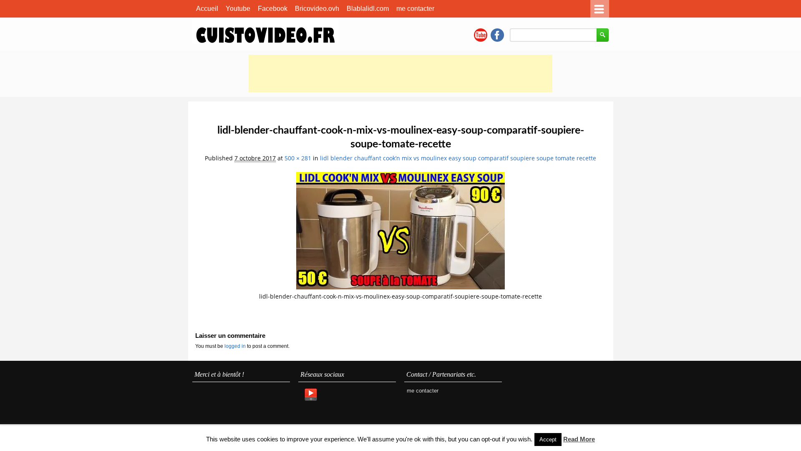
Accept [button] (548, 439)
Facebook (272, 8)
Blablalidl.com (368, 8)
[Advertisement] (400, 73)
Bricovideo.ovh (317, 8)
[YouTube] (310, 395)
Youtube (238, 8)
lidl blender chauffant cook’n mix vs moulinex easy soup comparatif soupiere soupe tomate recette (458, 158)
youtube (481, 35)
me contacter (415, 8)
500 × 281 (298, 158)
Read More (579, 439)
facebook (497, 35)
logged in (235, 346)
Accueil (207, 8)
